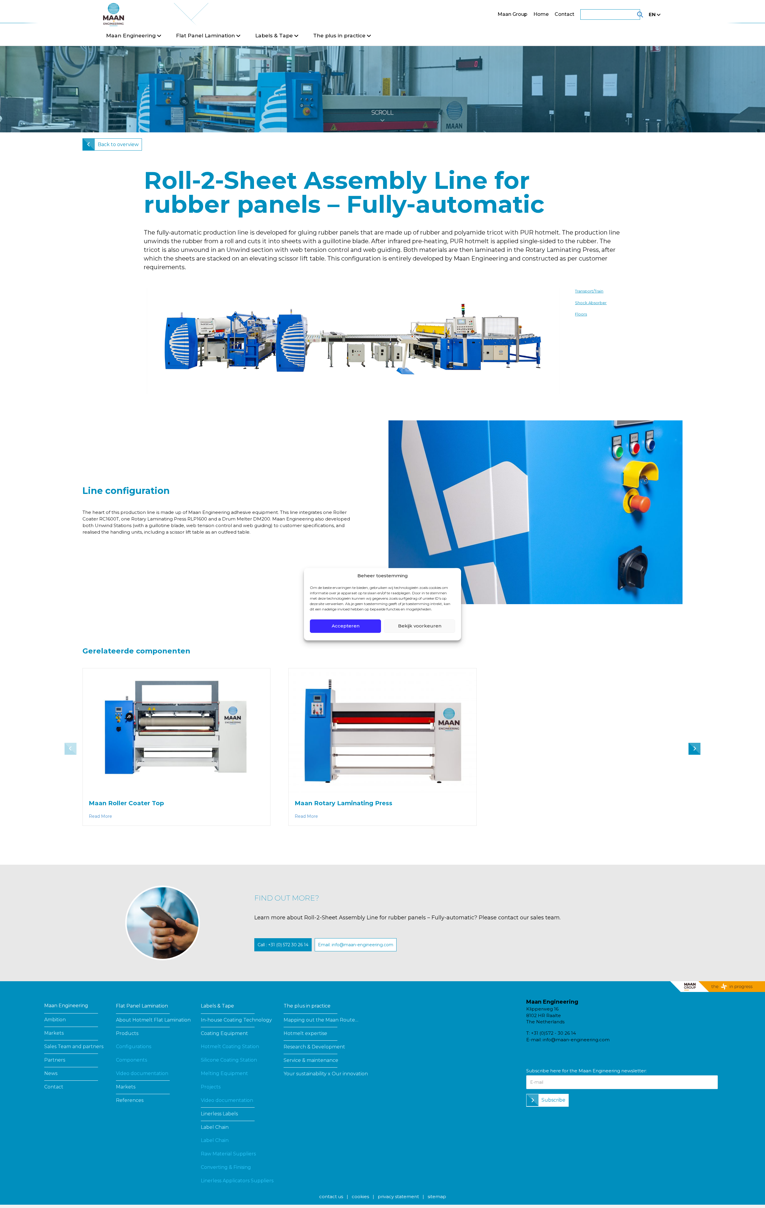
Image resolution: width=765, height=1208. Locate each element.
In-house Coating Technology (236, 1020)
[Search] (632, 15)
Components (131, 1060)
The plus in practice (307, 1006)
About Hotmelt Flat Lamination (153, 1020)
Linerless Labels (219, 1114)
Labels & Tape (217, 1006)
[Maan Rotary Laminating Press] (382, 730)
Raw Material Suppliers (228, 1154)
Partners (54, 1060)
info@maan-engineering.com (576, 1039)
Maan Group (512, 14)
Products (127, 1033)
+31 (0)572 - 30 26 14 (553, 1033)
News (50, 1073)
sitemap (437, 1196)
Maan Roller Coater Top (126, 803)
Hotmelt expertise (305, 1033)
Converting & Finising (226, 1167)
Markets (54, 1033)
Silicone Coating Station (229, 1060)
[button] (283, 944)
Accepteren (345, 626)
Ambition (55, 1019)
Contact (564, 14)
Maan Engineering (66, 1005)
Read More (100, 816)
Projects (211, 1087)
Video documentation (142, 1073)
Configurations (133, 1046)
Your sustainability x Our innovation (326, 1074)
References (129, 1100)
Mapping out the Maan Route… (321, 1020)
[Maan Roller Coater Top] (176, 730)
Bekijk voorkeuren (419, 626)
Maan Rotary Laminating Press (343, 803)
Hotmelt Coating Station (230, 1046)
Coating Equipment (224, 1033)
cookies (360, 1196)
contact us (331, 1196)
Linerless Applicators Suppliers (237, 1180)
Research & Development (314, 1047)
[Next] (697, 749)
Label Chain (215, 1127)
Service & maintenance (311, 1060)
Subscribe (553, 1100)
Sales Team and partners (73, 1046)
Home (541, 14)
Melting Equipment (224, 1073)
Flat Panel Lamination (142, 1006)
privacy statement (398, 1196)
